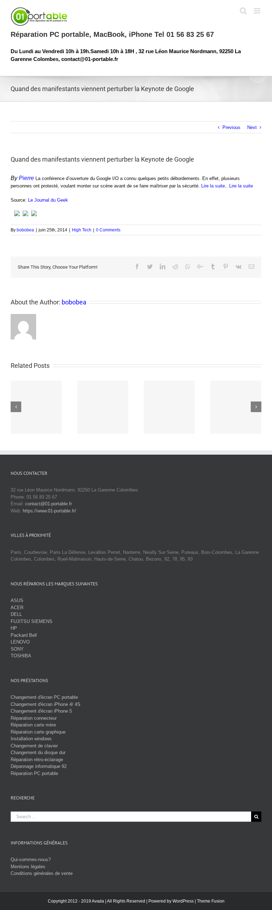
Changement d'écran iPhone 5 (41, 711)
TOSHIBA (21, 655)
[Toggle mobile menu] (257, 11)
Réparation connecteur (34, 718)
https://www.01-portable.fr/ (49, 510)
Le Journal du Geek (48, 200)
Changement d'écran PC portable (44, 697)
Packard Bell (24, 635)
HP (14, 628)
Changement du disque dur (38, 752)
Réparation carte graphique (38, 732)
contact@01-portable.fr (48, 503)
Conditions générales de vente (42, 873)
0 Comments (108, 230)
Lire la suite (213, 186)
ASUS (17, 600)
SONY (17, 649)
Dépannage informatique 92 (39, 766)
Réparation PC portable (34, 773)
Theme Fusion (211, 901)
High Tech (81, 230)
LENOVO (20, 642)
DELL (16, 614)
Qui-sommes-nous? (31, 859)
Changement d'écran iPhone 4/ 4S (45, 704)
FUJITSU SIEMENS (31, 621)
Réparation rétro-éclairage (37, 759)
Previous (231, 127)
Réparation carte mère (33, 725)
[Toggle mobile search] (243, 11)
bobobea (25, 230)
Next (252, 127)
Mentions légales (28, 866)
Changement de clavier (34, 745)
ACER (17, 607)
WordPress (183, 901)
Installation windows (31, 738)
